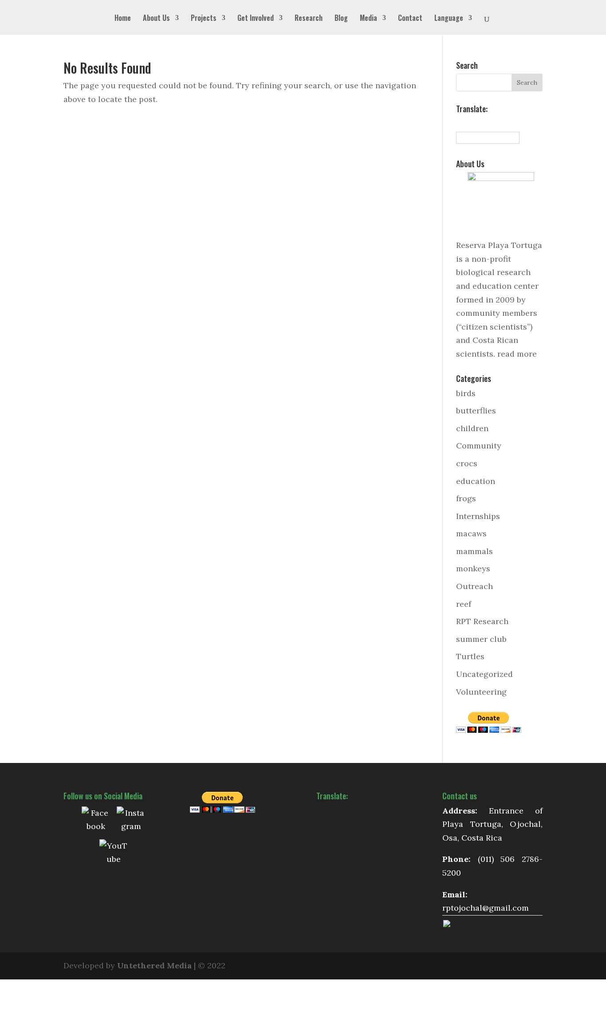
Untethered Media (154, 965)
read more (517, 354)
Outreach (474, 586)
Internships (478, 516)
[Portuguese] (499, 122)
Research (309, 19)
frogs (466, 498)
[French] (480, 122)
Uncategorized (484, 674)
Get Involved (255, 19)
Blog (341, 19)
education (475, 481)
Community (478, 445)
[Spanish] (460, 122)
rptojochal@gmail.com (485, 908)
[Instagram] (131, 820)
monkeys (473, 568)
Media (368, 19)
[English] (470, 122)
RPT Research (482, 621)
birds (466, 393)
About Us (156, 19)
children (472, 428)
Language (448, 19)
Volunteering (481, 692)
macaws (471, 533)
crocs (466, 463)
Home (122, 19)
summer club (481, 639)
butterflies (476, 410)
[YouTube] (113, 853)
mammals (474, 551)
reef (463, 604)
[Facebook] (96, 820)
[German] (489, 122)
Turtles (470, 656)
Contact (410, 19)
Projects (203, 19)
